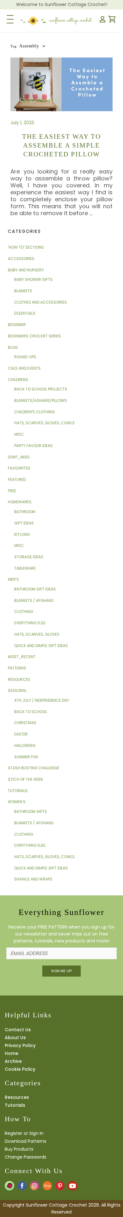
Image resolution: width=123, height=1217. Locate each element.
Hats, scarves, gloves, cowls (44, 423)
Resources (19, 679)
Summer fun (26, 757)
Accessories (21, 258)
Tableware (25, 568)
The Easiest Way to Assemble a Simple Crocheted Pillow (61, 145)
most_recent (21, 656)
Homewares (20, 502)
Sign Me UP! (61, 970)
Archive (13, 1061)
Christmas (25, 722)
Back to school (30, 711)
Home (11, 1053)
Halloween (24, 745)
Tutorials (18, 790)
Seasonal (17, 690)
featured (17, 479)
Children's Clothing (34, 412)
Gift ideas (24, 523)
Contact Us (18, 1029)
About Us (15, 1037)
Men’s (13, 579)
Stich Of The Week (25, 779)
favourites (19, 468)
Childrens (18, 379)
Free (12, 490)
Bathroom (24, 511)
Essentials (24, 313)
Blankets (23, 291)
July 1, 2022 (22, 122)
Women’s (17, 801)
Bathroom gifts (30, 811)
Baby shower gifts (33, 279)
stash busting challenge (33, 768)
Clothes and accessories (40, 302)
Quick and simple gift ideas (41, 645)
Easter (21, 734)
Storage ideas (28, 557)
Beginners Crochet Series (34, 336)
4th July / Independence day (41, 700)
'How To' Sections (26, 247)
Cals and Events (24, 368)
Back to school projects (40, 389)
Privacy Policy (20, 1045)
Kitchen (22, 534)
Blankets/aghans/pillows (40, 400)
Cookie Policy (20, 1069)
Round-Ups (25, 357)
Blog (13, 347)
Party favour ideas (33, 445)
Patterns (17, 668)
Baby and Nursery (26, 270)
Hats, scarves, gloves (36, 634)
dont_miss (19, 457)
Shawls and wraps (33, 879)
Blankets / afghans (34, 600)
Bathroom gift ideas (35, 589)
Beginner (17, 324)
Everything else (29, 623)
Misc (19, 434)
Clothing (23, 611)
